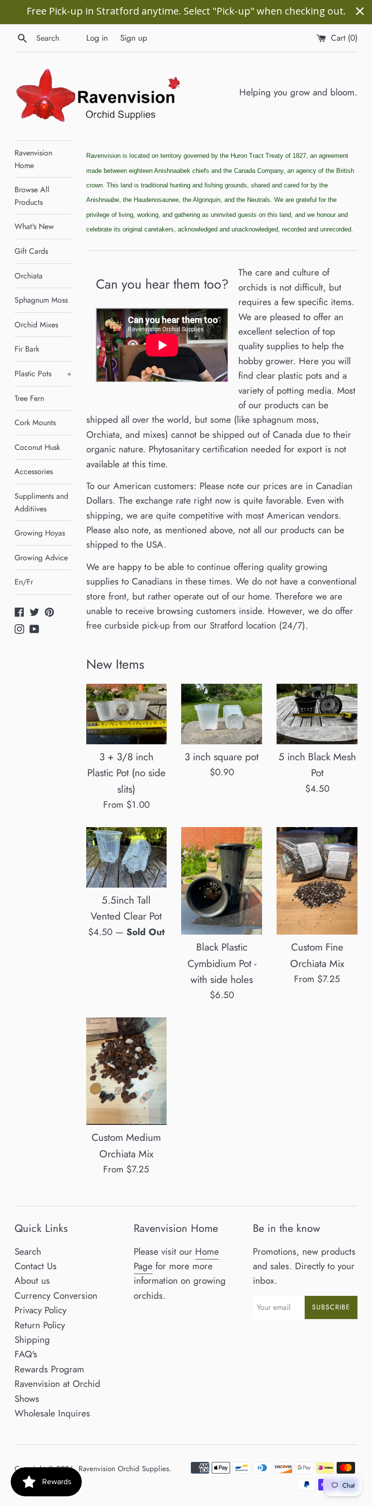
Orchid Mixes (36, 324)
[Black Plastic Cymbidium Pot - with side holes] (221, 881)
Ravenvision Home (33, 159)
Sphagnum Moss (41, 300)
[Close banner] (360, 11)
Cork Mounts (35, 422)
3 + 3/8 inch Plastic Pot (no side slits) (126, 773)
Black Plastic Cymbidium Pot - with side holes (221, 963)
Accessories (34, 471)
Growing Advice (41, 557)
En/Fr (24, 581)
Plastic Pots (43, 373)
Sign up (133, 38)
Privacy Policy (40, 1310)
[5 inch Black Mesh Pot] (317, 714)
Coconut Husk (37, 447)
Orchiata (29, 275)
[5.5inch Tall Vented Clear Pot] (126, 857)
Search (28, 1251)
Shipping (32, 1339)
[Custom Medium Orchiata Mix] (126, 1071)
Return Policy (40, 1325)
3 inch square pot (222, 757)
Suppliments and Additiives (41, 502)
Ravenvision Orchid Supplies (123, 1468)
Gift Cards (31, 251)
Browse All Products (32, 196)
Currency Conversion (56, 1295)
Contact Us (36, 1266)
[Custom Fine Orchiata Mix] (317, 881)
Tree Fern (29, 398)
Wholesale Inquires (52, 1413)
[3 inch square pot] (221, 714)
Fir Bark (27, 348)
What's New (34, 226)
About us (32, 1280)
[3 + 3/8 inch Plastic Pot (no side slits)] (126, 714)
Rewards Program (49, 1369)
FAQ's (26, 1354)
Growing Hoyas (40, 532)
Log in (97, 38)
